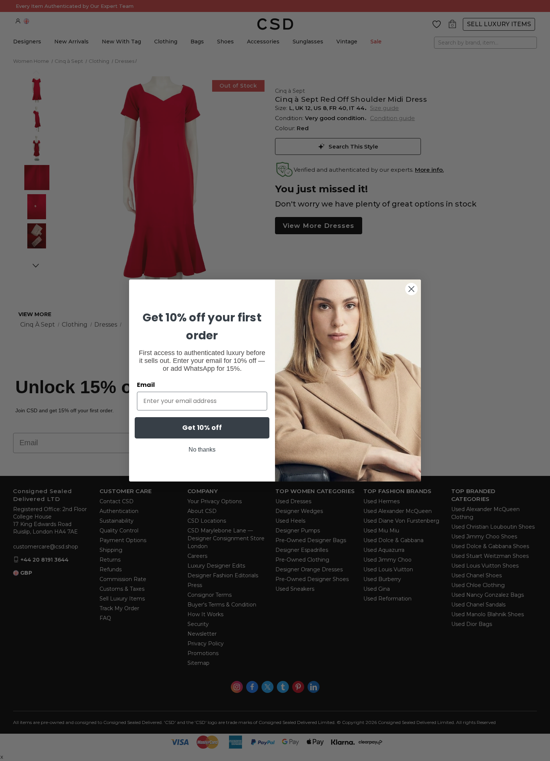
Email (146, 384)
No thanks (202, 449)
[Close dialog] (411, 289)
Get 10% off (202, 427)
